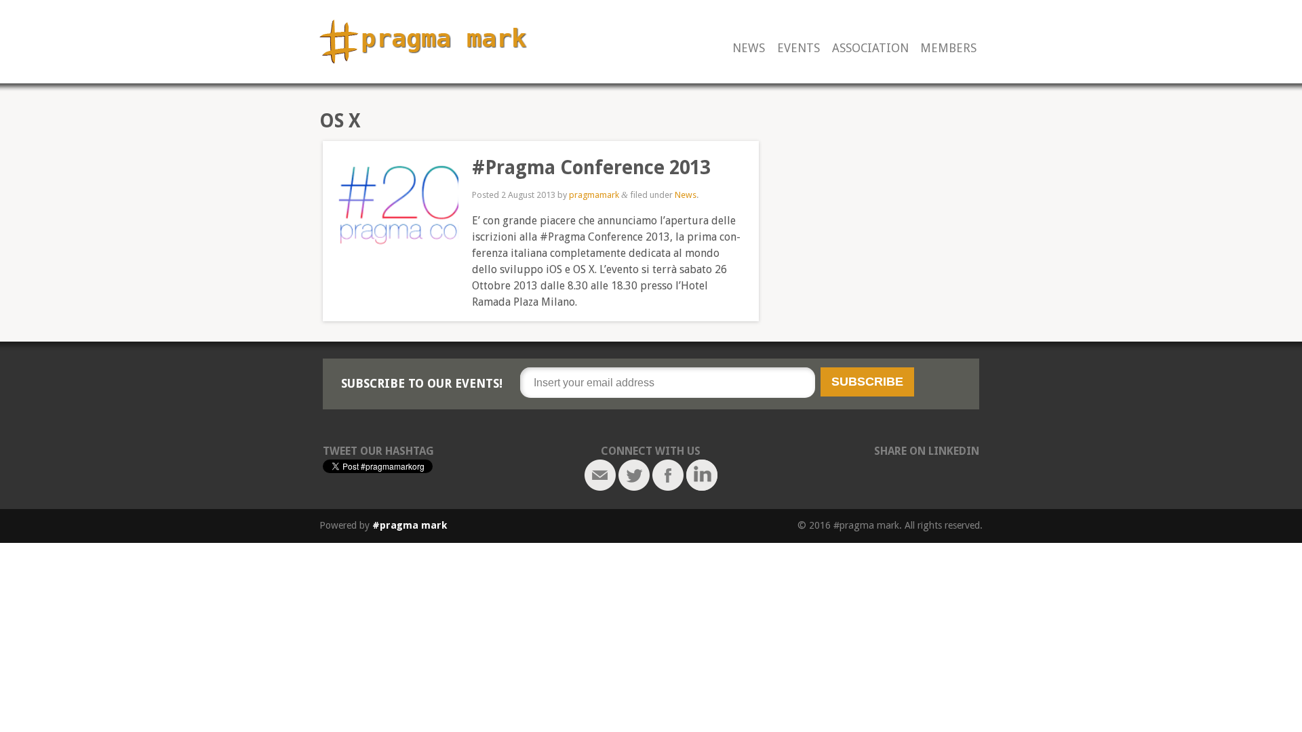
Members (948, 48)
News (748, 48)
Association (870, 48)
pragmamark (594, 195)
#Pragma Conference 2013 (591, 168)
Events (798, 48)
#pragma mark (409, 525)
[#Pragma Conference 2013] (390, 209)
